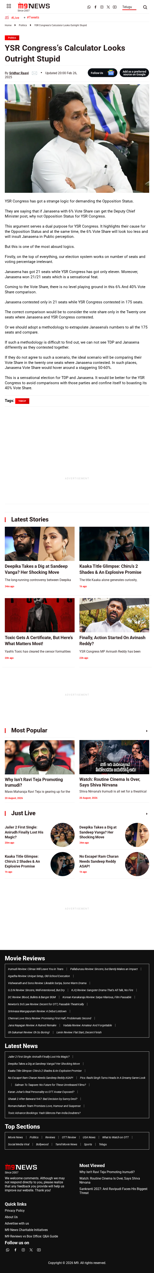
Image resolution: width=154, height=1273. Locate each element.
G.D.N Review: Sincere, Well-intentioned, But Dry (36, 990)
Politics (23, 25)
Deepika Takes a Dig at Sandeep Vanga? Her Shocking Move (44, 1063)
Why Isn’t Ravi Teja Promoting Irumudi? (107, 1172)
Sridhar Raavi (19, 73)
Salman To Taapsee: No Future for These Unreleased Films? (50, 1084)
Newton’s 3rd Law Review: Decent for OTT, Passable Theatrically (46, 1004)
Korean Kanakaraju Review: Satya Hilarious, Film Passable (97, 997)
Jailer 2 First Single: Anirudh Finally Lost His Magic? (38, 1056)
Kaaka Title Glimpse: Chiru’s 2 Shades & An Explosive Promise (45, 1070)
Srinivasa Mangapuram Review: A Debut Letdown (37, 1011)
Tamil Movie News (66, 1144)
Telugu (127, 7)
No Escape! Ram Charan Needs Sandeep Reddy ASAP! (40, 1077)
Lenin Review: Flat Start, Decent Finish (79, 1032)
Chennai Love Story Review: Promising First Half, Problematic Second (49, 1018)
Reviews (50, 1137)
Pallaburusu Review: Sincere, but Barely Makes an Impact (104, 969)
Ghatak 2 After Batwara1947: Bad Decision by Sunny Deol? (42, 1099)
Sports (88, 1144)
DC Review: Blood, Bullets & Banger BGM (32, 997)
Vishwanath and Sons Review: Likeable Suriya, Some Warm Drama (47, 983)
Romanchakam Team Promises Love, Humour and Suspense (44, 1106)
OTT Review (69, 1137)
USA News (89, 1137)
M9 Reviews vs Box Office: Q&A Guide (31, 1236)
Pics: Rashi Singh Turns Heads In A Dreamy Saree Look (112, 1077)
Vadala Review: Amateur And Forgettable (87, 1025)
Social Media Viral (18, 1144)
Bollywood (42, 1144)
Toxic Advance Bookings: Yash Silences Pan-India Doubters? (44, 1113)
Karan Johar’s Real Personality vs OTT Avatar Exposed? (41, 1091)
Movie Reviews (25, 958)
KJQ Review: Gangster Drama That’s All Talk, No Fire (102, 990)
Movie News (15, 1137)
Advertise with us (17, 1223)
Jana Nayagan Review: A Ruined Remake (32, 1025)
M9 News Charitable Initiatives (26, 1230)
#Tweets (33, 17)
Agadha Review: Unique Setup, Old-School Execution (39, 976)
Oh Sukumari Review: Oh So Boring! (29, 1032)
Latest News (21, 1045)
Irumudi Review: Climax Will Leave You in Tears (35, 969)
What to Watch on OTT (115, 1137)
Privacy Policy (15, 1210)
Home (8, 25)
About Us (11, 1217)
